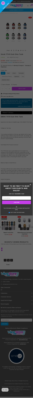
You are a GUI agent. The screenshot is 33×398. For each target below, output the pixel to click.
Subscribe (16, 202)
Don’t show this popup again (17, 212)
